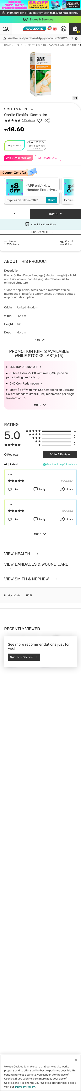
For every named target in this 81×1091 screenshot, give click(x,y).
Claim (51, 200)
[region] (40, 1073)
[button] (75, 29)
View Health (17, 554)
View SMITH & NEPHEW (27, 579)
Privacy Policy (25, 1086)
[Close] (76, 1060)
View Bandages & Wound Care (36, 564)
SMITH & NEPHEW (18, 109)
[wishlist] (40, 120)
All (5, 464)
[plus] (21, 214)
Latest (14, 464)
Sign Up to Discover (21, 657)
